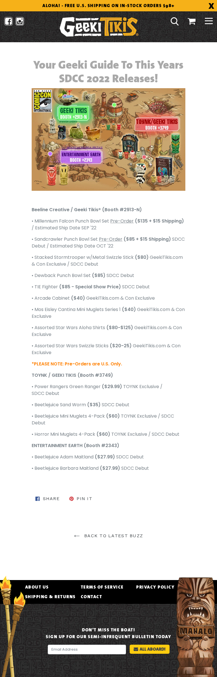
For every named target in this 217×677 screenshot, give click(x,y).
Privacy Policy (155, 587)
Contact (91, 596)
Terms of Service (102, 587)
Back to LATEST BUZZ (113, 535)
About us (37, 587)
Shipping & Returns (50, 596)
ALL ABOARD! (153, 649)
